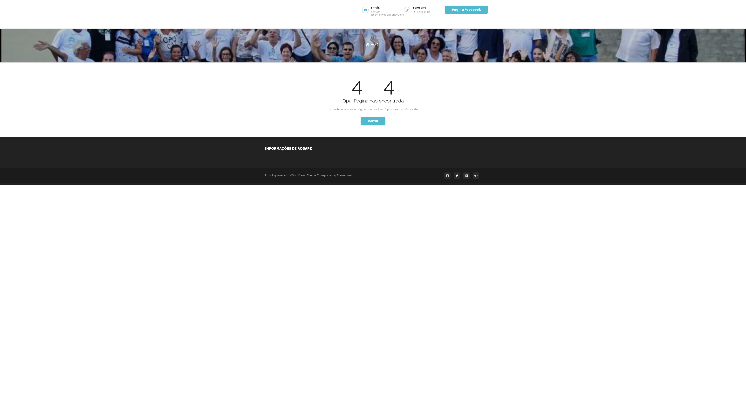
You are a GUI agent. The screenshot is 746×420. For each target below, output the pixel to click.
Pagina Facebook (466, 9)
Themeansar (345, 175)
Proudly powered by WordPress (285, 175)
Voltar (373, 121)
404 (377, 44)
